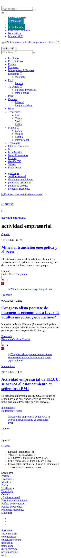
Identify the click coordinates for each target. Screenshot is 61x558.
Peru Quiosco (15, 61)
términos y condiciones (20, 179)
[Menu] (2, 6)
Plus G (11, 95)
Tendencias (14, 111)
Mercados (20, 76)
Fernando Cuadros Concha (15, 339)
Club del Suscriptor (18, 146)
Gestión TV (14, 161)
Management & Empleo (21, 70)
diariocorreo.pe (9, 548)
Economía (13, 73)
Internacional (22, 139)
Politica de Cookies (11, 506)
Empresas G (15, 20)
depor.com (7, 542)
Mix (10, 149)
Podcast (12, 158)
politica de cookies (18, 185)
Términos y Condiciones (14, 500)
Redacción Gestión (11, 410)
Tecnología (14, 143)
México (19, 133)
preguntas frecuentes (19, 188)
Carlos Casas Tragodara (14, 274)
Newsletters (14, 33)
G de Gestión (16, 27)
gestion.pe (13, 173)
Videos (12, 164)
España (19, 136)
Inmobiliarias (22, 92)
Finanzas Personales (19, 30)
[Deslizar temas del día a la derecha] (2, 42)
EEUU (18, 130)
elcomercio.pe (8, 536)
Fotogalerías (14, 167)
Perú (10, 80)
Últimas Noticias (17, 17)
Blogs (11, 108)
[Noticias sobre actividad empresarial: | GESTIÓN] (32, 42)
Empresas (13, 24)
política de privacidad (19, 182)
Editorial (19, 102)
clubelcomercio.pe (11, 539)
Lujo (17, 115)
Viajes (18, 118)
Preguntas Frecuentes (12, 509)
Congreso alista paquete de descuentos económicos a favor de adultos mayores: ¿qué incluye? (30, 312)
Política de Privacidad (13, 503)
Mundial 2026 (15, 36)
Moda (18, 121)
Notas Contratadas (18, 155)
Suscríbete (6, 530)
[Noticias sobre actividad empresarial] (22, 194)
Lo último (13, 58)
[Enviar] (34, 9)
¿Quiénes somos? (10, 497)
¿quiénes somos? (17, 176)
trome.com (7, 545)
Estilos (18, 124)
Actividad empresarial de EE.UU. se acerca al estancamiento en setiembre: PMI (30, 384)
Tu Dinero (13, 86)
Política (19, 83)
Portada (12, 64)
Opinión (12, 99)
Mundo (12, 127)
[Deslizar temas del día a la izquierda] (2, 12)
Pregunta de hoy (23, 105)
